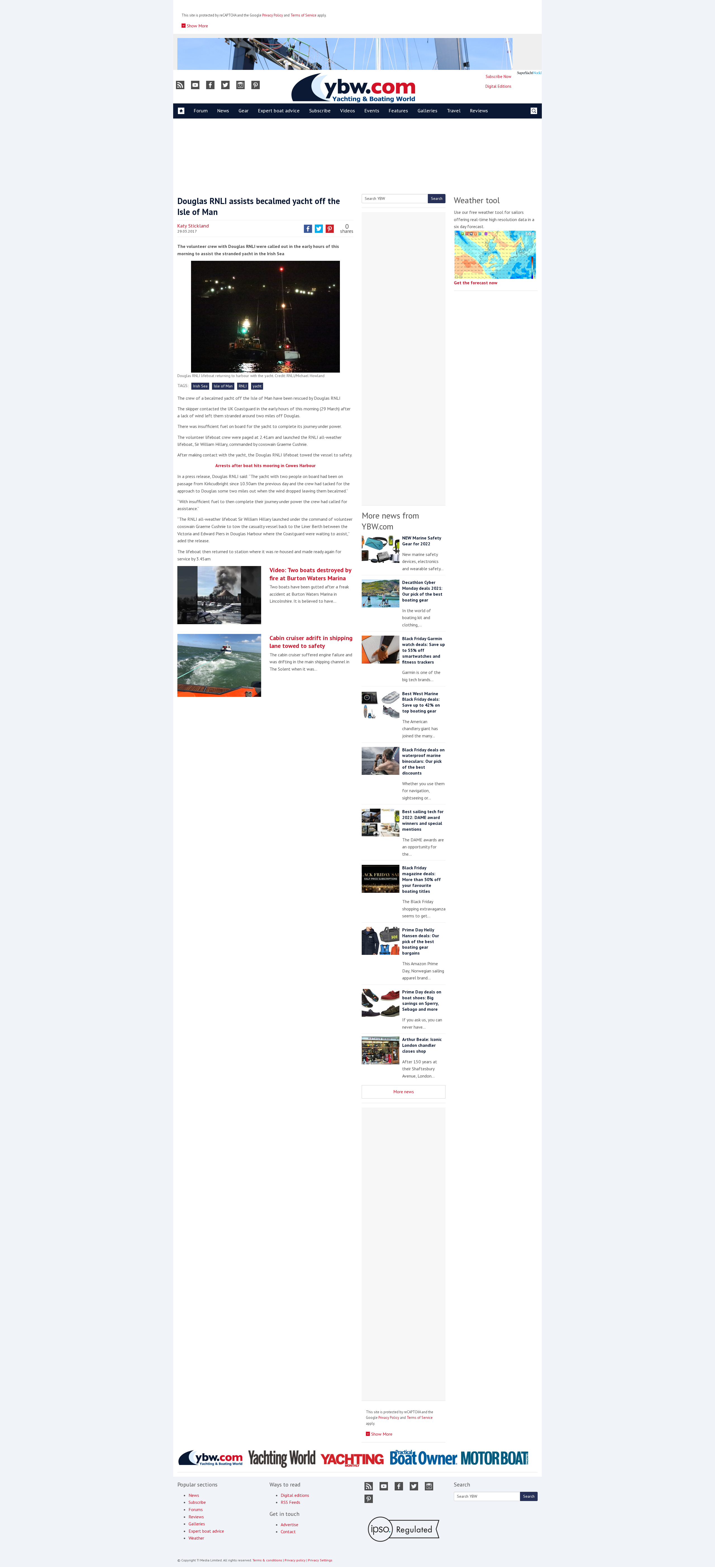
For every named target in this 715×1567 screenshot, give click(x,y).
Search (436, 198)
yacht (257, 386)
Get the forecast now (475, 282)
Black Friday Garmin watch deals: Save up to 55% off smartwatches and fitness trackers (423, 650)
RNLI (243, 386)
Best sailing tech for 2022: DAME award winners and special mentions (423, 820)
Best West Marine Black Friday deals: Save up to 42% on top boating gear (421, 702)
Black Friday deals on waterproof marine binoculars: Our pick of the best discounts (423, 761)
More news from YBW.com (390, 521)
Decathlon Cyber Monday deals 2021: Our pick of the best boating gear (422, 590)
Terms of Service (303, 15)
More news (403, 1091)
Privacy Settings (320, 1560)
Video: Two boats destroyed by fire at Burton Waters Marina (310, 574)
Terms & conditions (267, 1560)
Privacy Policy (272, 15)
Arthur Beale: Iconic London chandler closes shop (422, 1045)
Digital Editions (498, 86)
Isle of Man (223, 386)
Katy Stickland (193, 226)
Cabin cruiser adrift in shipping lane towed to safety (311, 642)
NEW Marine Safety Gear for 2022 (421, 540)
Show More (197, 26)
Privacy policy (295, 1560)
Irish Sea (200, 386)
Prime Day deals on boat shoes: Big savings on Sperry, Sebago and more (421, 1000)
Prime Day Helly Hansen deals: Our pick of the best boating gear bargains (420, 941)
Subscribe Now (498, 76)
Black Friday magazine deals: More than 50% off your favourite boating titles (421, 879)
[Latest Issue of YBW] (529, 73)
